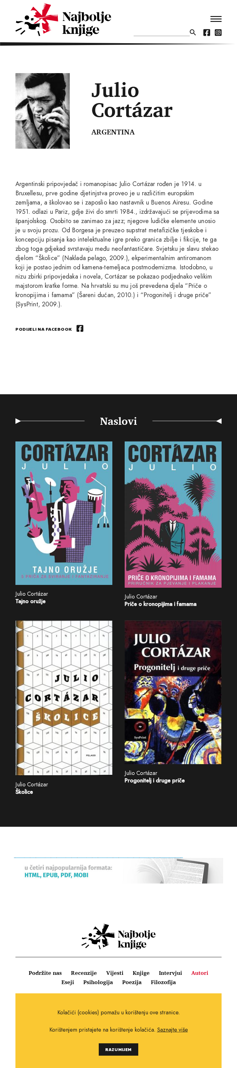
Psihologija (98, 982)
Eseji (67, 982)
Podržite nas (45, 972)
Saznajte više (172, 1030)
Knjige (141, 972)
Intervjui (170, 972)
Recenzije (84, 972)
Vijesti (114, 972)
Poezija (132, 982)
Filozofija (163, 982)
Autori (199, 972)
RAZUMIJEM (118, 1049)
